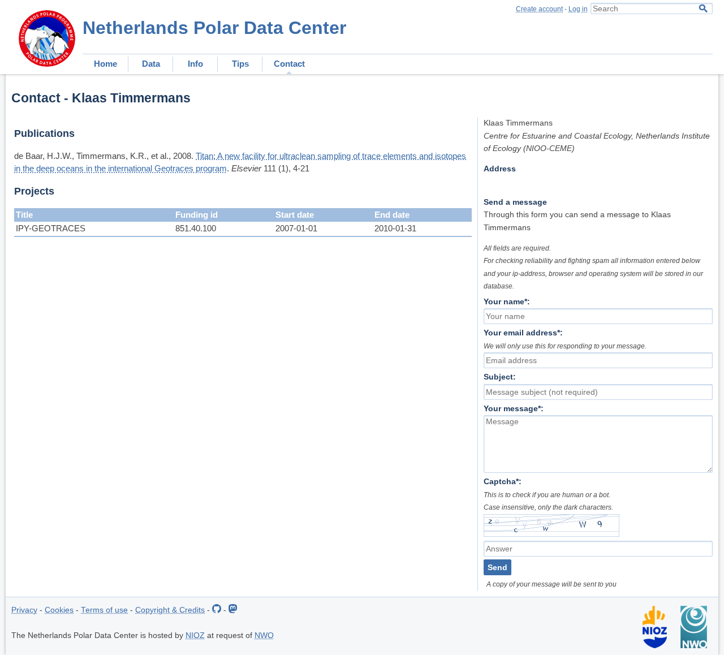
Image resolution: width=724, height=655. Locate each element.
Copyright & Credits (170, 610)
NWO (264, 635)
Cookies (59, 610)
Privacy (24, 610)
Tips (240, 63)
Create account (539, 9)
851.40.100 (195, 228)
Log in (578, 9)
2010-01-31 (395, 228)
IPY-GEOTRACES (50, 228)
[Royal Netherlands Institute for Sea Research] (655, 645)
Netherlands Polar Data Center (214, 28)
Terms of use (104, 610)
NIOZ (195, 635)
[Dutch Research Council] (694, 645)
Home (105, 63)
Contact (289, 63)
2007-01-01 (296, 228)
